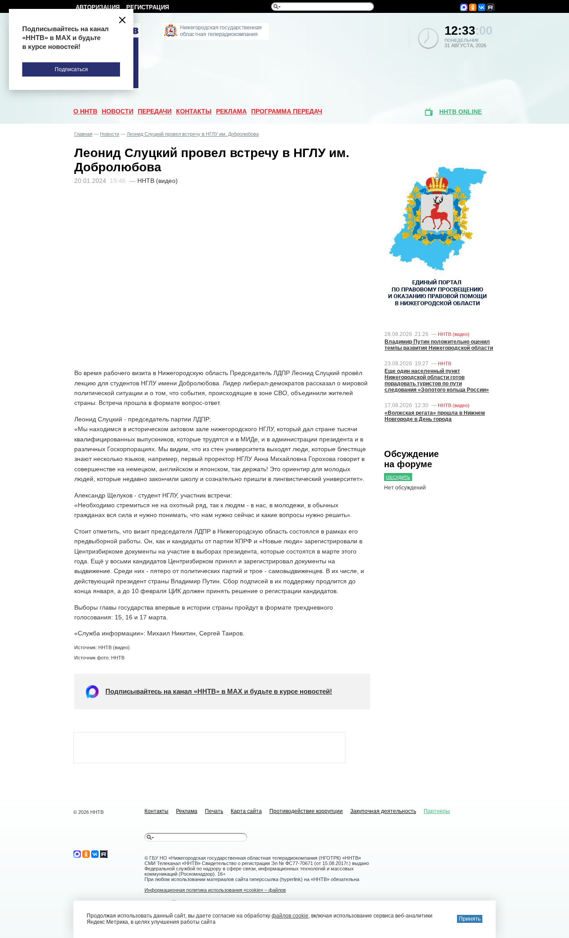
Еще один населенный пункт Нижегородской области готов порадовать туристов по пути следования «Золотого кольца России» (437, 380)
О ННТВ (85, 111)
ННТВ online (460, 111)
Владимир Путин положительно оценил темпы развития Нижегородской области (439, 345)
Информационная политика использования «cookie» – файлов (215, 890)
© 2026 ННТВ (88, 812)
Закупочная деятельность (383, 811)
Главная (83, 134)
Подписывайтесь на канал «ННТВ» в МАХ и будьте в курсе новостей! (218, 691)
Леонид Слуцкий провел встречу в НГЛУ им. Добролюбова (193, 134)
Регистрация (147, 7)
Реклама (231, 111)
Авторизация (98, 7)
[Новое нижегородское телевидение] (216, 38)
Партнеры (437, 811)
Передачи (155, 111)
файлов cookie (290, 916)
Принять (470, 919)
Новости (117, 111)
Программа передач (286, 111)
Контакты (194, 111)
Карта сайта (246, 811)
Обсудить (398, 477)
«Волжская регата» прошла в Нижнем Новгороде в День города (435, 416)
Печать (214, 811)
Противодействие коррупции (306, 811)
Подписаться (71, 69)
